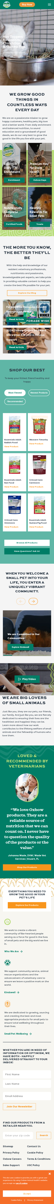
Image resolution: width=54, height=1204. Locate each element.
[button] (49, 1173)
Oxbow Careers (12, 1159)
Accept (27, 1193)
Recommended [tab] (15, 401)
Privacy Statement (35, 1200)
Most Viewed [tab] (15, 393)
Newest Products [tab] (39, 393)
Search (43, 4)
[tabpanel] (27, 469)
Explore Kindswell (20, 647)
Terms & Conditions (38, 1159)
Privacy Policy (11, 1152)
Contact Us (34, 1146)
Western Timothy (38, 439)
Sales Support (11, 1165)
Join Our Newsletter (19, 1106)
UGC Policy (33, 1165)
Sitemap (8, 1146)
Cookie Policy (16, 1200)
